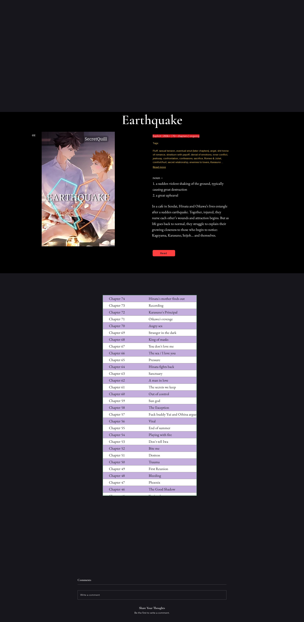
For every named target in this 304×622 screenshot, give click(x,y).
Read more (159, 166)
